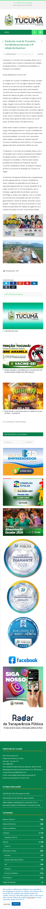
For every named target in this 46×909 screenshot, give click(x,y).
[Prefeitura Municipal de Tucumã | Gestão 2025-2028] (23, 19)
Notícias (40, 54)
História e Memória (9, 828)
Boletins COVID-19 (9, 819)
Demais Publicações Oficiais (13, 860)
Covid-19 (7, 846)
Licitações (6, 833)
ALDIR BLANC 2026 (11, 331)
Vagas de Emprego (9, 882)
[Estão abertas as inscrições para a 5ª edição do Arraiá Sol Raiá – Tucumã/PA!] (23, 396)
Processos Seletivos (11, 873)
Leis (5, 864)
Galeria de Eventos (9, 824)
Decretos (7, 855)
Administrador (11, 54)
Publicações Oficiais (9, 851)
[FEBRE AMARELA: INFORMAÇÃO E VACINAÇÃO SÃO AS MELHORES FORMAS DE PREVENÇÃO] (23, 355)
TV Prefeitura (7, 878)
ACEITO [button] (16, 904)
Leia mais (30, 897)
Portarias (7, 869)
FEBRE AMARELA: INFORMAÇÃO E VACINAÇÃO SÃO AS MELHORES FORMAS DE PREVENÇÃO (23, 371)
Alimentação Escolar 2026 (22, 5)
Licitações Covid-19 (10, 837)
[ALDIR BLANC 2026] (23, 316)
